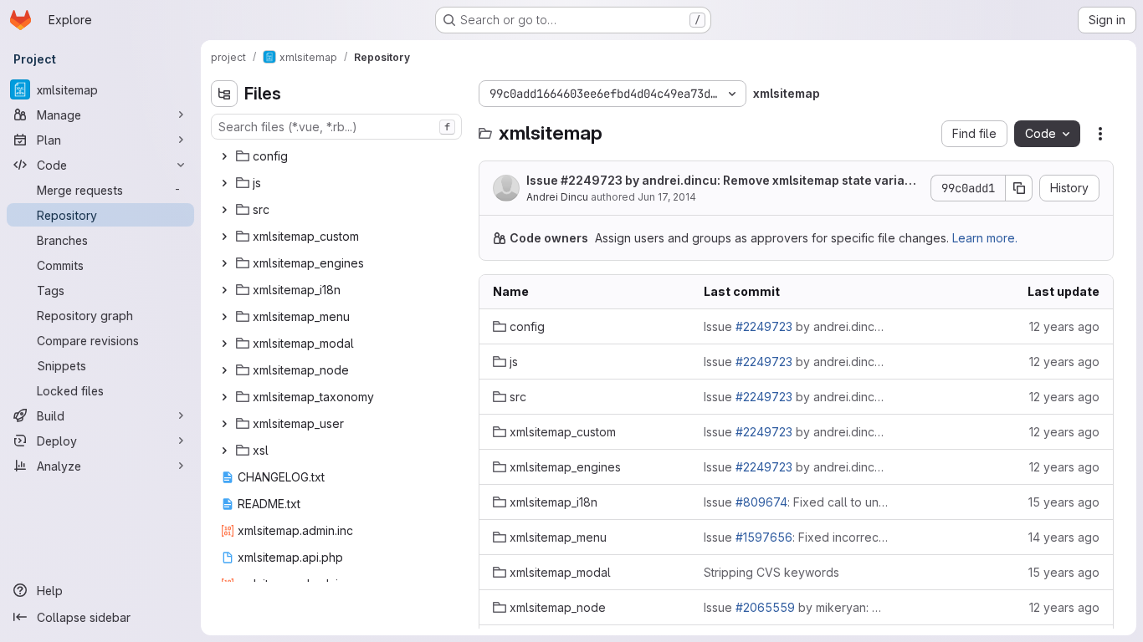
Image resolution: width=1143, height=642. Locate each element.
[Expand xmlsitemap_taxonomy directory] (224, 397)
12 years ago (1064, 326)
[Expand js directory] (224, 183)
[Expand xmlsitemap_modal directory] (224, 344)
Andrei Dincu (557, 197)
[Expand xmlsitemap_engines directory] (224, 263)
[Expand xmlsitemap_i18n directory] (224, 290)
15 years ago (1063, 502)
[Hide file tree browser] (224, 93)
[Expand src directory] (224, 210)
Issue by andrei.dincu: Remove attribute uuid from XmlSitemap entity (796, 397)
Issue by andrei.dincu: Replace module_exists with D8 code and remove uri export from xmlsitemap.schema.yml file (796, 326)
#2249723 (592, 180)
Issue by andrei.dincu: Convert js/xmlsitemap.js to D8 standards (796, 361)
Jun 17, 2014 (667, 197)
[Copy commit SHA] (1019, 188)
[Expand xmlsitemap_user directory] (224, 424)
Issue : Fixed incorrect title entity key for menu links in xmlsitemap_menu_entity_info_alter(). (796, 537)
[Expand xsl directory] (224, 451)
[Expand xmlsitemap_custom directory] (224, 237)
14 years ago (1063, 537)
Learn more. (984, 238)
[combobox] (336, 127)
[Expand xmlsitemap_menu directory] (224, 317)
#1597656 (764, 537)
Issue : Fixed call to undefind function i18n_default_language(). (796, 502)
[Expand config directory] (224, 156)
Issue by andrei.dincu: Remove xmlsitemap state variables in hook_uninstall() (720, 181)
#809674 (761, 502)
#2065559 (765, 607)
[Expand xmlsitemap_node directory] (224, 370)
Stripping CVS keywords (771, 572)
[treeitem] (338, 156)
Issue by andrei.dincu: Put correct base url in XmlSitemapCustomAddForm (796, 432)
